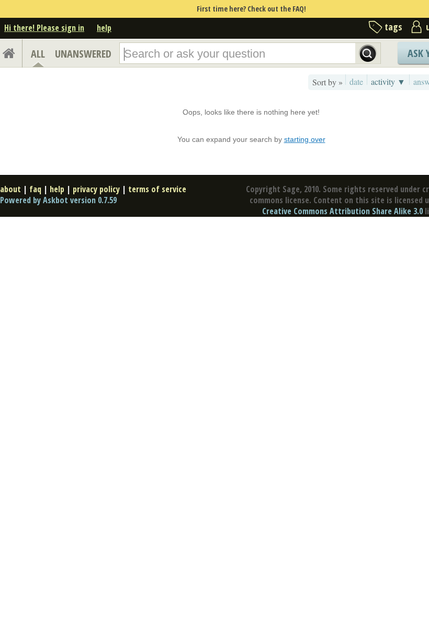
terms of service (157, 189)
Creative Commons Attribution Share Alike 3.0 (342, 211)
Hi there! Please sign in (44, 28)
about (10, 189)
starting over (304, 139)
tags (393, 26)
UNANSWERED (83, 54)
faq (35, 189)
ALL (38, 54)
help (104, 28)
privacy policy (96, 189)
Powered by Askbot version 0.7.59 (58, 200)
